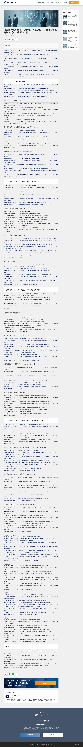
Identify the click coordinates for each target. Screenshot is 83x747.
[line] (13, 39)
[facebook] (9, 39)
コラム (5, 7)
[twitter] (5, 39)
